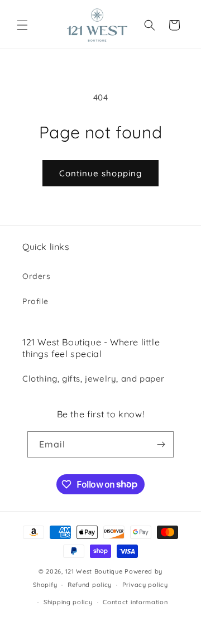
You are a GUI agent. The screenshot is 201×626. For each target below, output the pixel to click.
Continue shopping (100, 173)
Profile (35, 301)
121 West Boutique (94, 571)
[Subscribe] (161, 444)
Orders (36, 276)
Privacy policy (145, 585)
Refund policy (90, 585)
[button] (22, 25)
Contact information (135, 602)
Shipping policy (68, 602)
